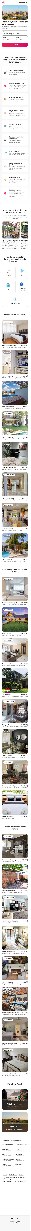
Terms (17, 1223)
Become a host (22, 3)
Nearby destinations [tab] (7, 1144)
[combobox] (14, 34)
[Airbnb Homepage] (3, 2)
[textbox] (8, 40)
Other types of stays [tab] (21, 1144)
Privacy (12, 1223)
